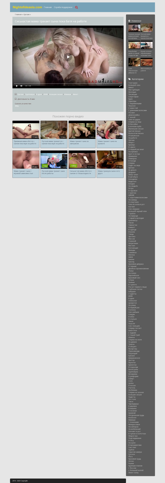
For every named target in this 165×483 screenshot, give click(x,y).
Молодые (132, 92)
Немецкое (132, 158)
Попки (130, 271)
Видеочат (132, 181)
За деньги (132, 170)
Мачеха (131, 255)
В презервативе (135, 445)
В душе (39, 94)
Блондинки (132, 179)
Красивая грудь (134, 459)
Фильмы (131, 250)
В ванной (132, 241)
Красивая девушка (135, 264)
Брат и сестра (134, 154)
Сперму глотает (135, 328)
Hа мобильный (134, 429)
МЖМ (130, 257)
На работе (132, 138)
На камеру (132, 200)
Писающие (132, 94)
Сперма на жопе (135, 339)
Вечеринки (132, 374)
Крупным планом (135, 466)
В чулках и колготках (137, 433)
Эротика (131, 236)
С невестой (133, 108)
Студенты (132, 294)
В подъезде (133, 367)
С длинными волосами (137, 110)
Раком (131, 223)
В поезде (132, 161)
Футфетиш (132, 349)
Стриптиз (132, 193)
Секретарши (133, 96)
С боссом (132, 468)
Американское (134, 358)
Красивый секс (134, 278)
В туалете (132, 284)
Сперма (131, 163)
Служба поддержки (63, 7)
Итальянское (133, 135)
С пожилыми (133, 422)
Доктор (131, 360)
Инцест (131, 142)
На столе (132, 399)
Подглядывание (134, 438)
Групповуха (30, 94)
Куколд (131, 262)
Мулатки (132, 362)
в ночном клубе (134, 126)
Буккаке (131, 355)
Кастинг (131, 206)
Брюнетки (132, 365)
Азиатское (132, 330)
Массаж (131, 239)
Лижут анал (133, 174)
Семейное (132, 252)
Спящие (131, 314)
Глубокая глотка (135, 289)
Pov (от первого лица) (137, 287)
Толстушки (132, 83)
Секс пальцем (134, 326)
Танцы (131, 234)
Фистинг (131, 245)
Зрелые (131, 168)
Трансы (131, 344)
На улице (132, 305)
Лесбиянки (132, 390)
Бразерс (131, 145)
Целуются (132, 303)
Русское (131, 454)
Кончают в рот (134, 431)
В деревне (132, 406)
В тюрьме (132, 266)
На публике (133, 151)
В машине (132, 408)
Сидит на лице (134, 165)
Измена (131, 337)
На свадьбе (133, 186)
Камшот (131, 227)
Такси (130, 401)
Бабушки (132, 291)
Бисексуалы (133, 369)
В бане (131, 280)
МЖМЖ (131, 195)
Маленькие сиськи (135, 129)
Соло (130, 381)
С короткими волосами (137, 197)
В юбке (131, 317)
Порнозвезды (134, 351)
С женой (131, 117)
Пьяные (131, 282)
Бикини (131, 259)
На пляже (132, 273)
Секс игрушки (133, 209)
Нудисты (131, 397)
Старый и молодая (136, 218)
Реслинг (131, 112)
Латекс (131, 461)
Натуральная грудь (136, 415)
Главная (48, 7)
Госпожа (132, 310)
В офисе (131, 147)
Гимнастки (132, 225)
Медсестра (132, 436)
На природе (133, 216)
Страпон (131, 213)
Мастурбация (134, 90)
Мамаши (67, 94)
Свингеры (132, 101)
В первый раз (133, 307)
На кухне (132, 443)
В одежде (132, 229)
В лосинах (132, 411)
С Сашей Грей (134, 335)
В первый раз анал (136, 149)
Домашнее (132, 156)
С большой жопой (135, 470)
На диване (132, 342)
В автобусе (133, 177)
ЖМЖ (45, 94)
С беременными (134, 103)
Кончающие (133, 248)
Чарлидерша (133, 404)
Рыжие (131, 463)
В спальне (132, 319)
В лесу (131, 440)
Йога (130, 456)
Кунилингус (133, 220)
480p (17, 106)
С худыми (132, 333)
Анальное (132, 417)
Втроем (131, 232)
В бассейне (133, 124)
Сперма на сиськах (136, 392)
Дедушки (132, 172)
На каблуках (133, 427)
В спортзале (133, 202)
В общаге (132, 346)
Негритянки (133, 243)
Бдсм (130, 99)
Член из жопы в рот (136, 204)
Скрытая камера (135, 452)
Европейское (133, 275)
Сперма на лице (134, 122)
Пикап (130, 321)
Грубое (131, 449)
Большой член (134, 85)
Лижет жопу (133, 472)
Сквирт (131, 378)
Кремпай (132, 413)
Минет (75, 94)
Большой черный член (137, 211)
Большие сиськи (56, 94)
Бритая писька (134, 131)
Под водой (132, 353)
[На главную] (27, 7)
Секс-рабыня (133, 312)
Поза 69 (131, 323)
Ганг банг (132, 447)
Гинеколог (132, 300)
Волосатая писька (135, 133)
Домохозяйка (134, 115)
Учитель (131, 388)
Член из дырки (134, 119)
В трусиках (132, 190)
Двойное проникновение (138, 268)
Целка (130, 383)
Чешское (132, 106)
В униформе (133, 376)
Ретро (130, 188)
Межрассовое (134, 424)
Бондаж (131, 184)
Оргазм (21, 94)
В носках (132, 385)
